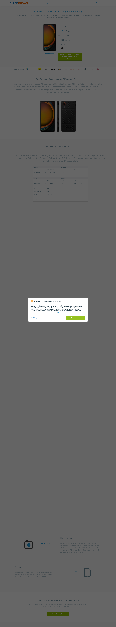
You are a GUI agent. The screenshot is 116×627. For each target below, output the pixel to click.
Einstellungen (35, 318)
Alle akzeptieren (75, 318)
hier (59, 313)
